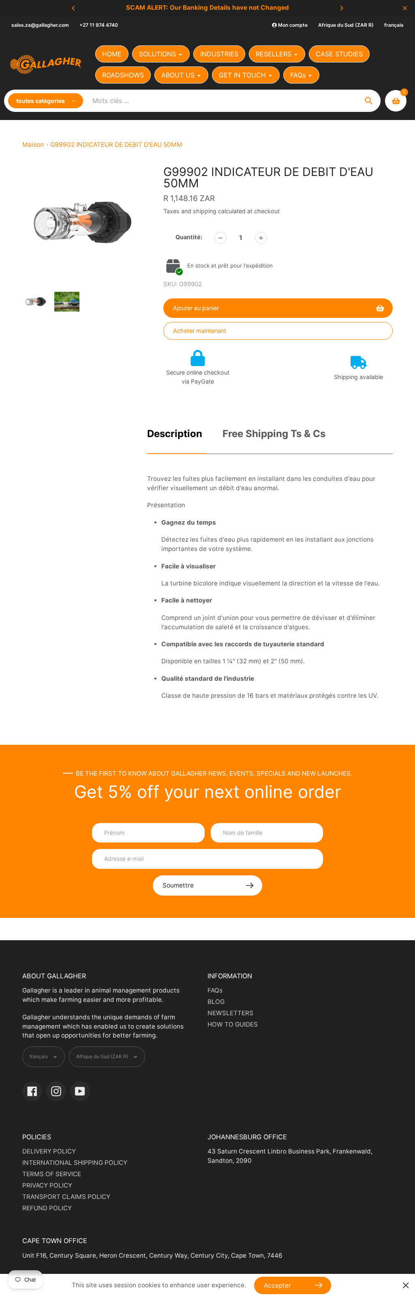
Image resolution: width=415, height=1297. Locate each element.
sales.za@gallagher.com (40, 25)
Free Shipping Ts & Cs (273, 433)
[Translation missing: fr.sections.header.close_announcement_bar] (405, 8)
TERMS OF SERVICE (51, 1174)
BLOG (216, 1001)
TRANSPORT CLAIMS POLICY (66, 1197)
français (394, 25)
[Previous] (74, 8)
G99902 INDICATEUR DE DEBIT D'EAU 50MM (116, 144)
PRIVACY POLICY (47, 1185)
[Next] (341, 8)
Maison (33, 144)
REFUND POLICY (47, 1208)
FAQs (215, 990)
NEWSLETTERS (230, 1013)
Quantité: (188, 237)
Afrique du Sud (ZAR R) (346, 25)
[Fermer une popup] (406, 1285)
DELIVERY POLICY (49, 1151)
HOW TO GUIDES (233, 1024)
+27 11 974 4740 (98, 25)
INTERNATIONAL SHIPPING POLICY (74, 1162)
